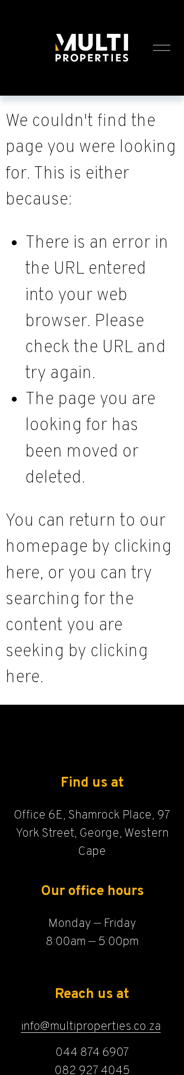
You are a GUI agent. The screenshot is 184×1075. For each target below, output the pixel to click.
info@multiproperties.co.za (91, 1026)
